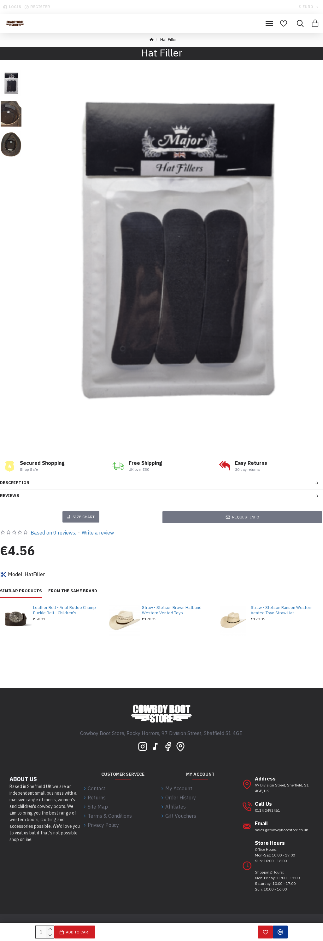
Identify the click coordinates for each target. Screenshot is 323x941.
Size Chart (84, 516)
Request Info (245, 517)
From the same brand (72, 590)
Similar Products (21, 590)
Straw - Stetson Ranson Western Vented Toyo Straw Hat (282, 610)
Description (14, 482)
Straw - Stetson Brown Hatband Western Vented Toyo (172, 610)
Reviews (9, 495)
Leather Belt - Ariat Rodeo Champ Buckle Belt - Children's (64, 610)
